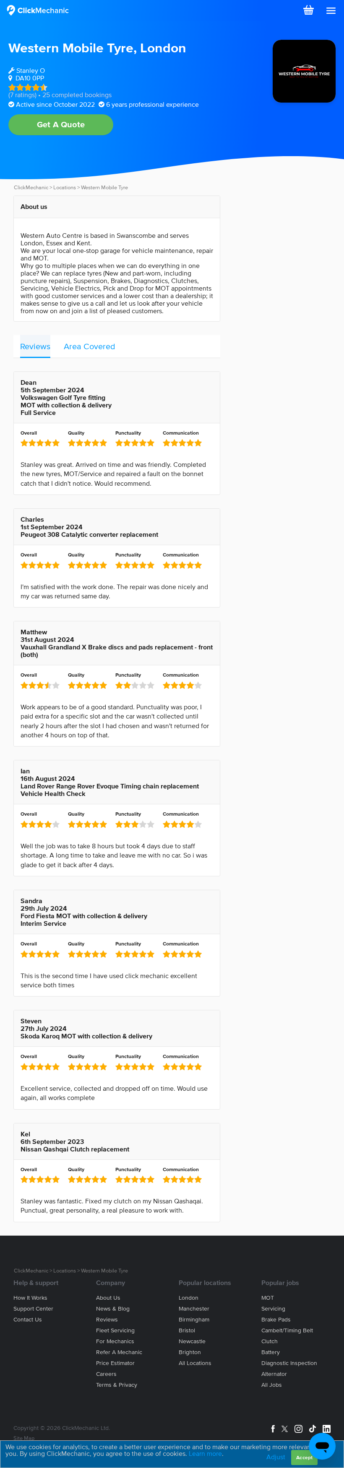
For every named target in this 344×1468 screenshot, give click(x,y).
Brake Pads (276, 1319)
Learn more (205, 1453)
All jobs (271, 1385)
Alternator (274, 1374)
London (163, 47)
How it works (30, 1298)
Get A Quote (61, 124)
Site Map (23, 1438)
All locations (195, 1363)
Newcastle (192, 1341)
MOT (267, 1298)
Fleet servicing (115, 1330)
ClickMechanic (31, 187)
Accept (304, 1457)
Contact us (27, 1319)
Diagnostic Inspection (289, 1363)
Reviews (35, 346)
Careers (106, 1374)
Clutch (269, 1341)
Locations (64, 187)
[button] (331, 10)
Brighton (190, 1352)
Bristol (187, 1330)
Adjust (275, 1456)
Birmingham (194, 1319)
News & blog (113, 1309)
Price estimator (115, 1363)
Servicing (273, 1309)
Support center (33, 1309)
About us (108, 1298)
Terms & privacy (116, 1385)
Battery (270, 1352)
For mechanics (115, 1341)
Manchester (194, 1309)
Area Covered (89, 346)
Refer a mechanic (119, 1352)
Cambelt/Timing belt (287, 1330)
